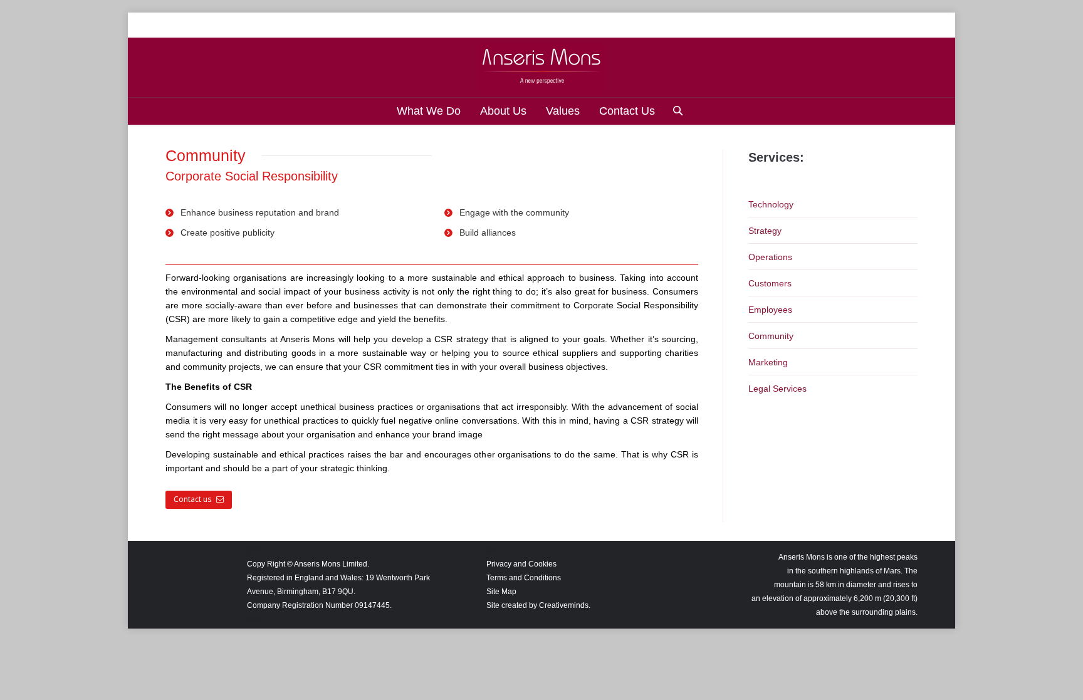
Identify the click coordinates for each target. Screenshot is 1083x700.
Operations (770, 257)
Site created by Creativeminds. (538, 605)
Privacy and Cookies (521, 564)
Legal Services (777, 389)
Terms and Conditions (523, 577)
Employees (770, 310)
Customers (770, 283)
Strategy (765, 231)
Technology (770, 204)
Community (770, 336)
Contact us (192, 499)
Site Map (501, 591)
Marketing (768, 362)
